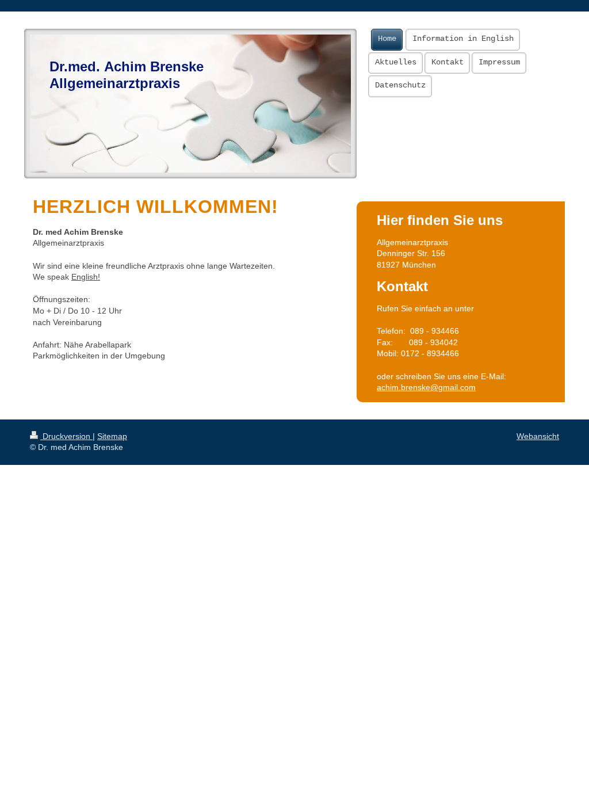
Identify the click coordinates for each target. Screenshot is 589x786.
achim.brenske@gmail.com (426, 387)
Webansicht (538, 436)
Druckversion (66, 436)
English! (85, 276)
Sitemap (112, 436)
